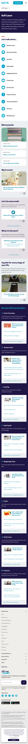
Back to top (4, 666)
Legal (2, 662)
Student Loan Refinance (6, 620)
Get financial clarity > (14, 254)
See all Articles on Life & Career (12, 564)
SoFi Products (4, 611)
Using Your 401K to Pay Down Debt (13, 450)
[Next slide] (24, 193)
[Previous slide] (22, 193)
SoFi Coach (3, 650)
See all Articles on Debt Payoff (11, 455)
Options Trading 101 (9, 414)
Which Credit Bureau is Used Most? (13, 519)
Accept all (14, 740)
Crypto (2, 641)
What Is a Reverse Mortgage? (11, 335)
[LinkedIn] (6, 696)
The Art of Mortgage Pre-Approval (13, 331)
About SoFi (4, 659)
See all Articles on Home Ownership (13, 341)
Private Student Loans (5, 623)
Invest (2, 635)
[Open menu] (25, 2)
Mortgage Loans (4, 626)
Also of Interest (5, 656)
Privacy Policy (16, 687)
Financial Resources (6, 653)
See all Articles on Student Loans (12, 381)
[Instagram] (13, 696)
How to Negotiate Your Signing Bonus (14, 559)
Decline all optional (14, 737)
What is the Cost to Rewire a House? (13, 554)
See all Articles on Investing (11, 419)
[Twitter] (9, 696)
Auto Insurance (4, 632)
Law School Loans (5, 644)
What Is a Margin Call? (9, 409)
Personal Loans (4, 617)
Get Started (18, 3)
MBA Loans (3, 647)
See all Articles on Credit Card (11, 531)
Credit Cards (3, 638)
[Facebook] (2, 696)
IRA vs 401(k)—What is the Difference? (14, 405)
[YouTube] (16, 696)
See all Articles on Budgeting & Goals (13, 495)
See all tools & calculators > (14, 226)
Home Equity (4, 629)
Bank (2, 614)
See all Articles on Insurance (11, 602)
